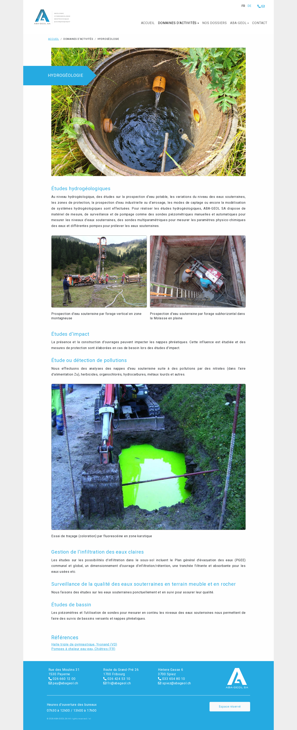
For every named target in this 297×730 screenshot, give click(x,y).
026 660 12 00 (63, 679)
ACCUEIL (148, 23)
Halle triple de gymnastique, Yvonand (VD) (84, 644)
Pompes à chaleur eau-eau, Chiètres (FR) (83, 649)
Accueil (53, 39)
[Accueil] (55, 16)
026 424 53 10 (118, 679)
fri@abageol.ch (119, 683)
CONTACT (259, 23)
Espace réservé (230, 706)
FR (243, 6)
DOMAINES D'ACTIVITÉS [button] (177, 23)
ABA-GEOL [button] (238, 23)
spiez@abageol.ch (176, 683)
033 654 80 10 (173, 679)
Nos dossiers (214, 23)
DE (250, 6)
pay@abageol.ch (65, 683)
